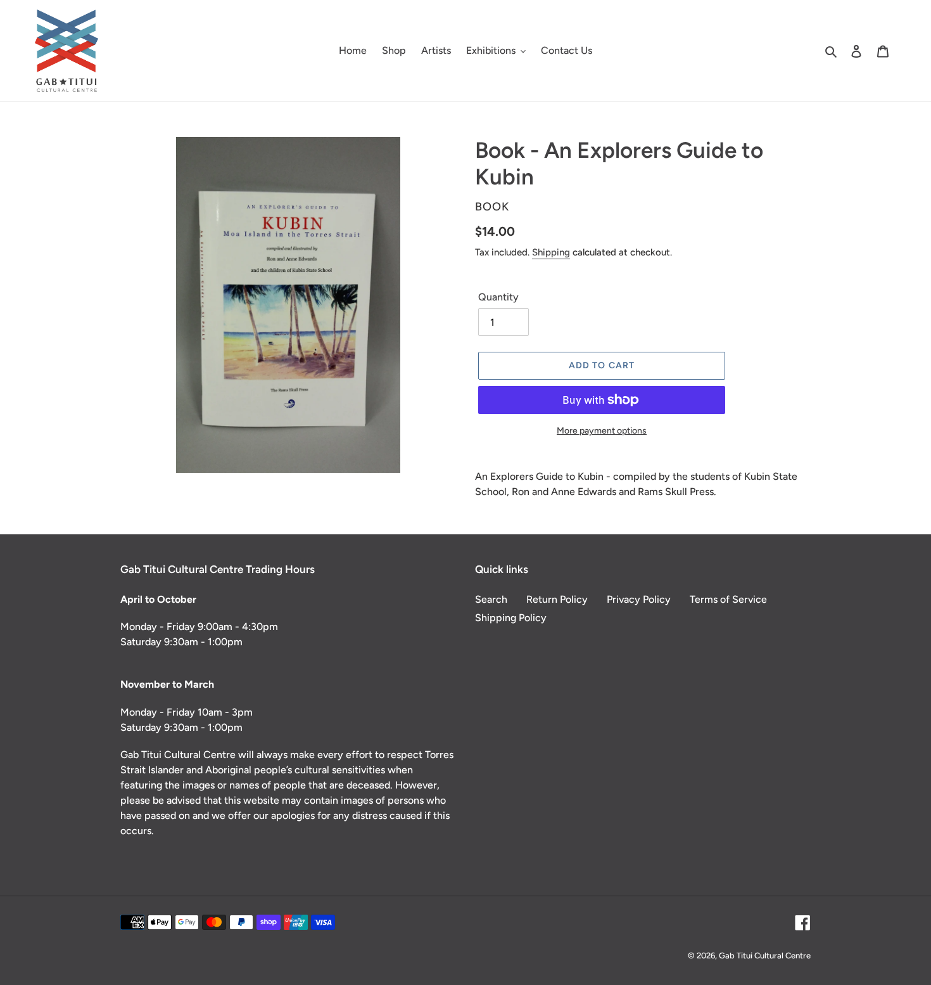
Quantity (498, 297)
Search (491, 599)
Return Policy (557, 599)
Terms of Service (728, 599)
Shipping (551, 252)
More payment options (602, 430)
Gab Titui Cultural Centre (765, 955)
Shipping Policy (511, 618)
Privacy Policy (639, 599)
